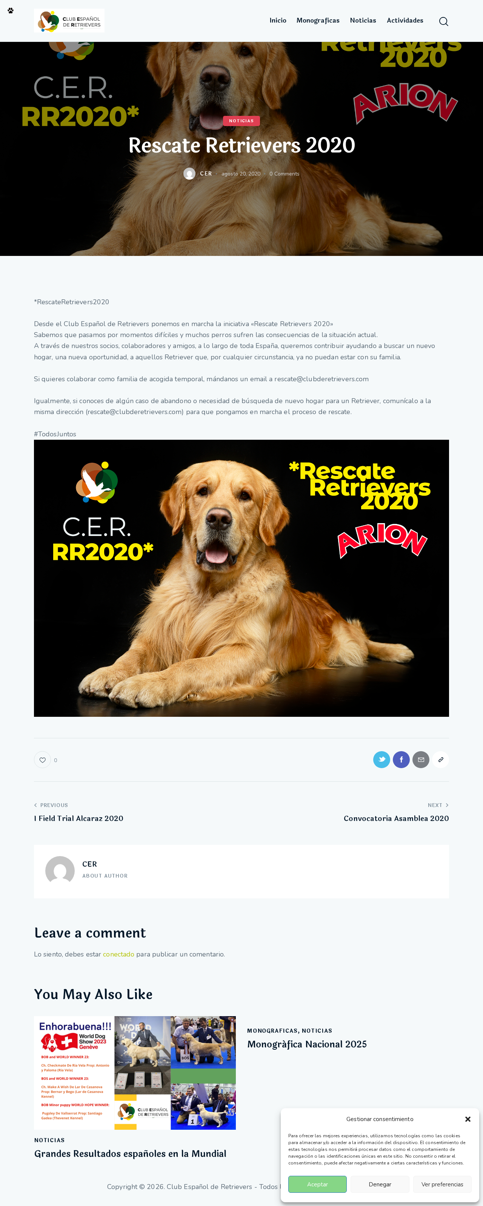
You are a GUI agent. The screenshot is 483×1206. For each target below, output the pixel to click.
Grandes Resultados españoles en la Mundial (130, 1154)
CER (89, 864)
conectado (118, 954)
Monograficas (272, 1031)
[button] (468, 1119)
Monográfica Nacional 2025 (307, 1045)
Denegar (380, 1184)
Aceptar (317, 1184)
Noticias (241, 121)
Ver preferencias (442, 1184)
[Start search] (443, 21)
